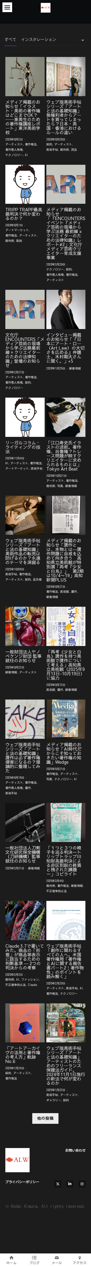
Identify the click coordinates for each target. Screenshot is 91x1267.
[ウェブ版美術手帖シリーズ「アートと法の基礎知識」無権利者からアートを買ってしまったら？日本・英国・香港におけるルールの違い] (66, 76)
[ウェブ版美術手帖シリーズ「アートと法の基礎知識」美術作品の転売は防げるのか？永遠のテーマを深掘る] (25, 515)
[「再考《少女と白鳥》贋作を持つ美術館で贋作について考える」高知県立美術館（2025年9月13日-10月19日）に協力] (66, 626)
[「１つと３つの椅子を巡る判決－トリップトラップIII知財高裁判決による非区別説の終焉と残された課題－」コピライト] (66, 822)
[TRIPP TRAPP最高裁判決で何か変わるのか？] (25, 184)
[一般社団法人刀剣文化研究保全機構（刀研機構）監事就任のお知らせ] (25, 822)
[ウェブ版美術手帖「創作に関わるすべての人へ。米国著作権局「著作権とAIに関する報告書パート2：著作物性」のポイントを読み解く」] (66, 920)
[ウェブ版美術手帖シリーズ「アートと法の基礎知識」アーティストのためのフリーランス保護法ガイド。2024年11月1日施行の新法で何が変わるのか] (66, 1023)
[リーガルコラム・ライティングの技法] (25, 417)
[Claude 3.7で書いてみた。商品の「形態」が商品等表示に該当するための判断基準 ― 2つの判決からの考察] (25, 920)
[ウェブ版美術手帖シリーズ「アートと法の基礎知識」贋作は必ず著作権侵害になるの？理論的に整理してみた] (25, 719)
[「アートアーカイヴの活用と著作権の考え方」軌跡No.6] (25, 1023)
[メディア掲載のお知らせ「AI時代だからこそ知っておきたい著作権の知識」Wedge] (66, 719)
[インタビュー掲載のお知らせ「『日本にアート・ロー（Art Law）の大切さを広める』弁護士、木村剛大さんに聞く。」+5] (66, 309)
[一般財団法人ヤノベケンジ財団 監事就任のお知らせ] (25, 626)
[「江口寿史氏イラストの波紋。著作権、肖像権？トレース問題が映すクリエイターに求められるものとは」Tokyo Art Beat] (66, 417)
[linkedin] (70, 1184)
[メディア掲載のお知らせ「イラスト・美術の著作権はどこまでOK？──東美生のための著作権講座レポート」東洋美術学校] (25, 76)
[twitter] (57, 1184)
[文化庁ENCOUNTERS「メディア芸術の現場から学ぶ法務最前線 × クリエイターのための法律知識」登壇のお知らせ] (25, 309)
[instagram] (82, 1184)
